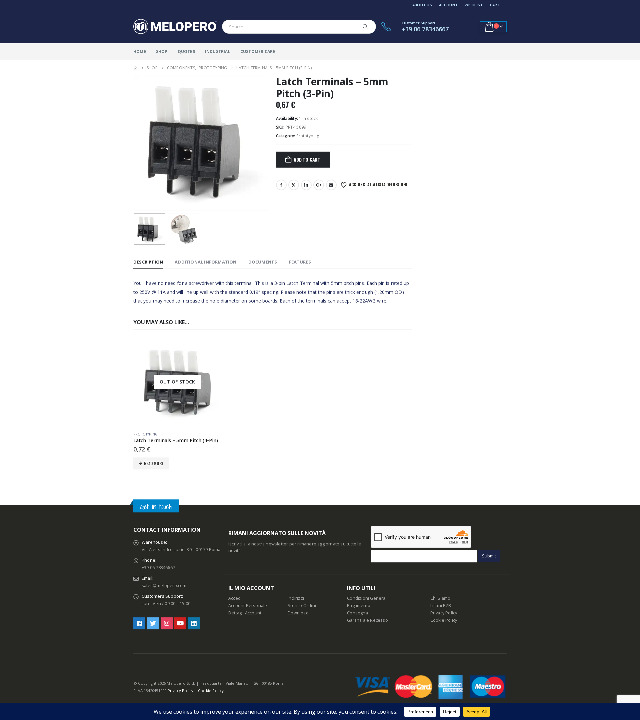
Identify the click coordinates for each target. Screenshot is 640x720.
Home (139, 51)
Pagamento (358, 605)
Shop (162, 51)
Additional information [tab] (205, 262)
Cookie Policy (443, 620)
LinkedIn (306, 185)
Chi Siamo (440, 598)
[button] (135, 143)
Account (448, 4)
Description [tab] (148, 262)
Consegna (357, 613)
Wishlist (474, 4)
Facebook (281, 185)
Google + (318, 185)
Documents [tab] (262, 262)
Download (298, 613)
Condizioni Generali (367, 598)
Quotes (186, 51)
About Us (422, 4)
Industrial (217, 51)
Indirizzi (296, 598)
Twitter (293, 185)
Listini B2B (440, 605)
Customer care (257, 51)
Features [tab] (300, 262)
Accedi (235, 598)
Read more (153, 463)
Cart (495, 4)
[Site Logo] (175, 26)
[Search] (365, 26)
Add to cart (307, 159)
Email (331, 185)
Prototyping (308, 136)
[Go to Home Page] (135, 68)
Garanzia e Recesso (367, 620)
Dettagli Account (244, 613)
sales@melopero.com (164, 585)
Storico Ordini (302, 605)
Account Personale (247, 605)
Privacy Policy (443, 613)
